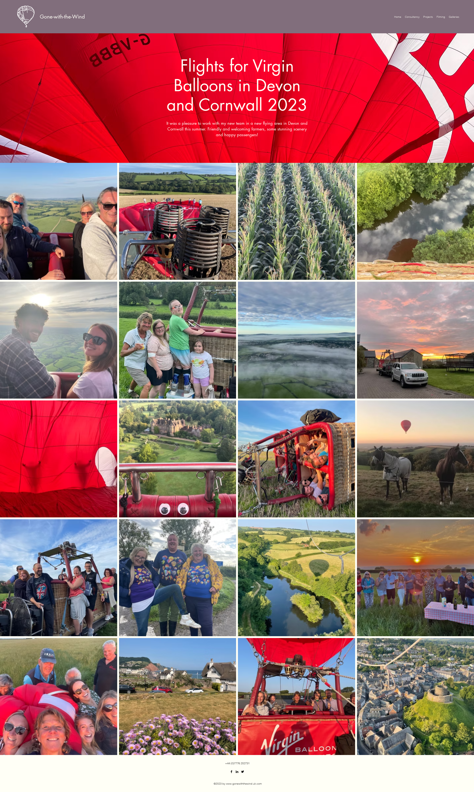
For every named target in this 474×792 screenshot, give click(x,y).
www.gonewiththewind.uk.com (244, 783)
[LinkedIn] (237, 771)
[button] (454, 17)
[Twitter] (242, 771)
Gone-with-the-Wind (62, 16)
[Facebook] (231, 771)
